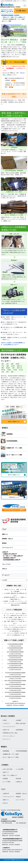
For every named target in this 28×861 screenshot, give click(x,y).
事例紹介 (4, 543)
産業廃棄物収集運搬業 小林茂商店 (10, 15)
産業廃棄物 (10, 434)
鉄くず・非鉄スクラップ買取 (14, 454)
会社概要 (18, 720)
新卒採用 (18, 778)
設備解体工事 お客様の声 (10, 554)
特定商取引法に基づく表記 (10, 733)
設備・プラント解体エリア (18, 17)
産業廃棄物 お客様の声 (9, 557)
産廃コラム (5, 534)
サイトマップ (6, 739)
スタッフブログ (6, 564)
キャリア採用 (6, 781)
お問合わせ (19, 781)
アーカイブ (5, 575)
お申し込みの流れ (8, 769)
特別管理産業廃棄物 (12, 441)
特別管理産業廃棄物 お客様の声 (11, 559)
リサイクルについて (7, 547)
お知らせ (4, 568)
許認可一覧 (6, 729)
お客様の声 (5, 552)
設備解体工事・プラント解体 (14, 448)
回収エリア (6, 17)
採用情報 (5, 778)
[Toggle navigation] (25, 5)
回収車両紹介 (19, 729)
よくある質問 (19, 769)
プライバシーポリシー (9, 736)
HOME (5, 720)
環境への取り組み (21, 723)
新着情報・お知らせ (7, 538)
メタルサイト (6, 723)
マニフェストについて (9, 726)
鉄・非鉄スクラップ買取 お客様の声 (13, 555)
